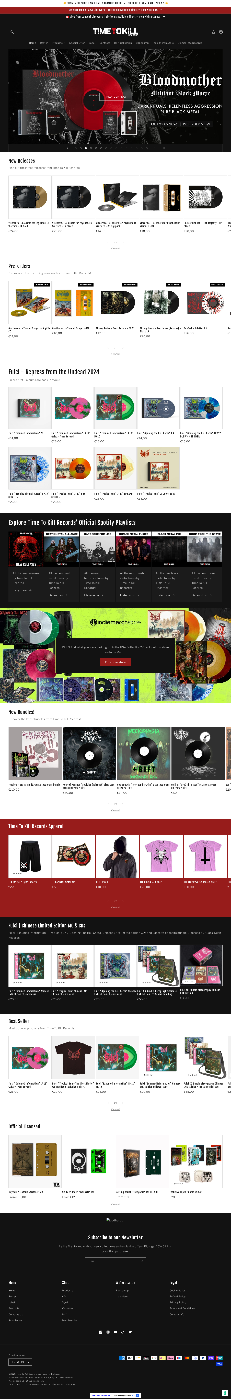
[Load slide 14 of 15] (141, 148)
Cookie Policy (178, 1290)
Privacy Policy (178, 1302)
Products (13, 1308)
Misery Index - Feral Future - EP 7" (115, 328)
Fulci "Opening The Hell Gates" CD (155, 433)
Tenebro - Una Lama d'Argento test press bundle (34, 784)
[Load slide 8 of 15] (111, 148)
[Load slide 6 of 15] (101, 148)
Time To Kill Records (27, 1374)
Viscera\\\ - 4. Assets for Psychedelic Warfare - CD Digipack (116, 225)
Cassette (67, 1308)
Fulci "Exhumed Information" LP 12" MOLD (113, 435)
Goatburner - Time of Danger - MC (70, 328)
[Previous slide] (67, 148)
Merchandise (70, 1320)
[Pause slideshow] (163, 148)
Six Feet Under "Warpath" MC (78, 1192)
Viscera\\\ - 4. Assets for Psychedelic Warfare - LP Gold (28, 225)
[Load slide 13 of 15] (136, 148)
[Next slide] (155, 148)
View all (115, 248)
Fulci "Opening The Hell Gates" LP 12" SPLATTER (28, 495)
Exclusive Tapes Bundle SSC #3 (186, 1192)
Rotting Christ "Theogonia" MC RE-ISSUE (137, 1192)
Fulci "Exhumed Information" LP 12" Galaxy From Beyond (70, 435)
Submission (15, 1320)
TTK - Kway (102, 882)
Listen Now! (200, 595)
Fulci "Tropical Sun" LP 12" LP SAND (113, 493)
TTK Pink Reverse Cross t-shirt (200, 882)
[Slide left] (108, 242)
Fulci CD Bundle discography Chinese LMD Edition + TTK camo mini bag (157, 993)
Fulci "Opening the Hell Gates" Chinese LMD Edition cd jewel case (115, 993)
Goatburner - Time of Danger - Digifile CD (29, 330)
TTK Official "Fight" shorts (22, 882)
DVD (64, 1314)
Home (11, 1290)
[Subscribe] (142, 1261)
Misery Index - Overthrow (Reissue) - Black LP (160, 330)
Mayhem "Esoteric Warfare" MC (25, 1192)
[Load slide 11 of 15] (126, 148)
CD (64, 1296)
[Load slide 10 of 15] (121, 148)
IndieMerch (122, 1296)
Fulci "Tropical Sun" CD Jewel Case (156, 493)
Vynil (65, 1302)
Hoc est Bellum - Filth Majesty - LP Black (203, 225)
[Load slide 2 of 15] (80, 148)
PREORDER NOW (116, 96)
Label (11, 1302)
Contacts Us (15, 1314)
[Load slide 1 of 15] (75, 148)
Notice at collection (101, 1396)
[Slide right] (123, 242)
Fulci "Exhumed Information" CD (25, 433)
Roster (12, 1296)
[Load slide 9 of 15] (116, 148)
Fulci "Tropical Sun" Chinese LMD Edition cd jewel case (69, 993)
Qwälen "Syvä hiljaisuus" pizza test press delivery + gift (193, 786)
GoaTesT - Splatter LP (195, 328)
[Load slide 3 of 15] (85, 148)
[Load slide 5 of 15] (96, 148)
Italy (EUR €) (18, 1362)
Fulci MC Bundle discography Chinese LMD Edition (200, 992)
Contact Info (177, 1314)
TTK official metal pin (63, 882)
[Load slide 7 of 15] (106, 148)
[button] (12, 32)
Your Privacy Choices (122, 1396)
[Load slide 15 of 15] (146, 148)
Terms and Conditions (182, 1308)
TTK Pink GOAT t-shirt (151, 882)
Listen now (20, 590)
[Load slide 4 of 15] (91, 148)
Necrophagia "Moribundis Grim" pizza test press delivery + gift (143, 786)
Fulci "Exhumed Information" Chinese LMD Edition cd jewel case (28, 993)
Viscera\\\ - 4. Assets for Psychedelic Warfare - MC (160, 225)
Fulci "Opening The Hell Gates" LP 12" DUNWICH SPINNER (200, 435)
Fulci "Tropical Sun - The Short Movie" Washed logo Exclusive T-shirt (73, 1085)
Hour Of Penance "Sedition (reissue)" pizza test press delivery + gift (88, 786)
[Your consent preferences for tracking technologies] (225, 1393)
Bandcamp (122, 1290)
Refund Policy (178, 1296)
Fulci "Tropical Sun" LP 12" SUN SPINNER (68, 495)
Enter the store (115, 662)
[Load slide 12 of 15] (131, 148)
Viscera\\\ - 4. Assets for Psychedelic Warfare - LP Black (72, 225)
